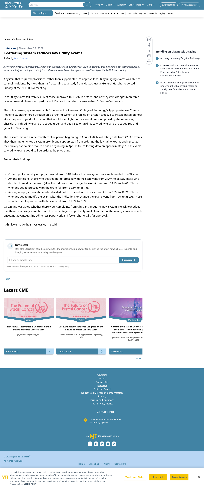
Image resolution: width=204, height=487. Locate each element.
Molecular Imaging (157, 13)
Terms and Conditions (102, 400)
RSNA (85, 13)
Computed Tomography (137, 13)
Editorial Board (102, 389)
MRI (122, 13)
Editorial (102, 385)
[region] (102, 477)
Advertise (102, 375)
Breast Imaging (73, 13)
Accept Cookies (179, 477)
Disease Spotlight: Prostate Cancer (104, 13)
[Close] (199, 477)
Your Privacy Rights (102, 403)
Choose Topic (39, 13)
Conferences (135, 4)
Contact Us (102, 382)
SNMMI (170, 13)
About (102, 378)
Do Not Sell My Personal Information (102, 392)
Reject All (158, 477)
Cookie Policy (30, 484)
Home (7, 39)
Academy (121, 4)
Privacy (102, 396)
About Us (94, 463)
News (107, 463)
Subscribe (127, 259)
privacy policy (63, 266)
